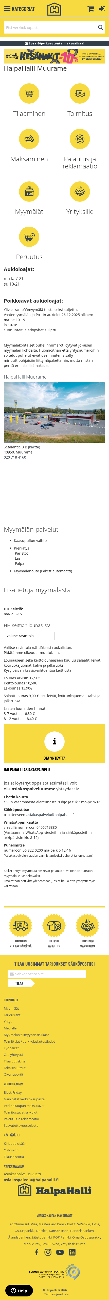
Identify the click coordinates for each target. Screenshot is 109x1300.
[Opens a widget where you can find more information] (19, 1291)
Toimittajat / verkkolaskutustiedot (29, 1041)
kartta (34, 447)
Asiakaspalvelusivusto (22, 1173)
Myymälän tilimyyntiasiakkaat (26, 1034)
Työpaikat (11, 1048)
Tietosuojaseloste (56, 1294)
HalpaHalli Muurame (25, 377)
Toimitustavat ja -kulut (21, 1112)
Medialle (10, 1028)
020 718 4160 (15, 457)
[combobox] (54, 27)
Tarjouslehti (12, 1015)
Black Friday (13, 1092)
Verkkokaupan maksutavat (24, 1105)
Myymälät (11, 1008)
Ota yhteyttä (13, 1054)
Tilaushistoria (14, 1156)
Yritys (8, 1021)
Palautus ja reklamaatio (21, 1119)
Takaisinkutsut (15, 1068)
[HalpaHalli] (54, 9)
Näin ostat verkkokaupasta (24, 1099)
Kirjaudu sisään (15, 1143)
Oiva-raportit (13, 1074)
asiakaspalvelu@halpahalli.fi (50, 814)
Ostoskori (11, 1150)
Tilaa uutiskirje (14, 1061)
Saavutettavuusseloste (21, 1125)
